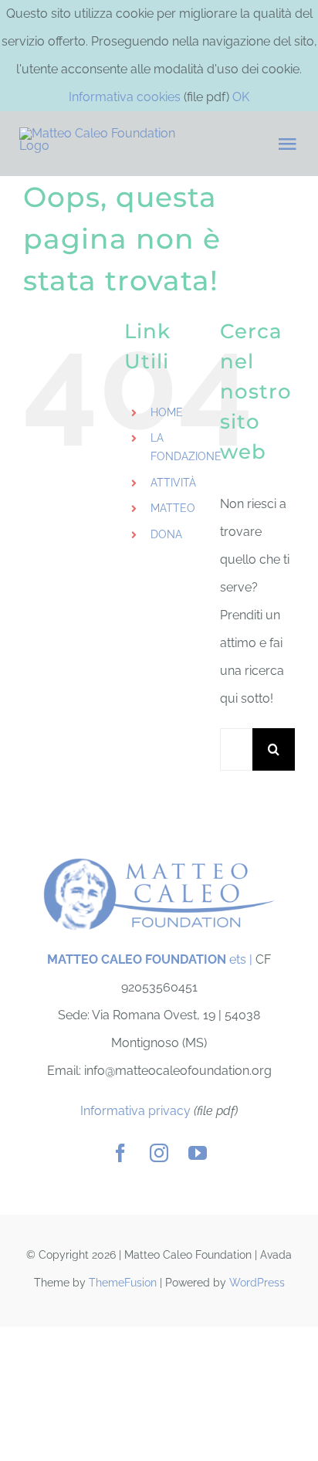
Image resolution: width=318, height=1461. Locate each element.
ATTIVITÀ (173, 482)
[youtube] (197, 1152)
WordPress (257, 1282)
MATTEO (173, 508)
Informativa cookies (125, 97)
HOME (167, 412)
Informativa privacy (135, 1110)
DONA (166, 534)
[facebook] (120, 1152)
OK (240, 97)
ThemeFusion (123, 1282)
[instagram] (159, 1152)
